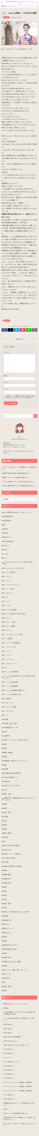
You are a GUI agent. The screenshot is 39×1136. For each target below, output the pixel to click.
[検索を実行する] (35, 416)
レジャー (6, 17)
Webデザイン (8, 537)
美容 (5, 908)
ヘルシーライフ (9, 659)
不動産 (6, 719)
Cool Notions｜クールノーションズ (20, 2)
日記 (5, 821)
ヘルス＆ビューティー (11, 663)
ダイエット (7, 618)
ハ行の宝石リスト (9, 1078)
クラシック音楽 (9, 589)
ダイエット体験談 (9, 626)
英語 (5, 953)
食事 (5, 990)
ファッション (8, 655)
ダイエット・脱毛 (9, 622)
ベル (5, 667)
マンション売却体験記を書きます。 (15, 690)
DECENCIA (7, 520)
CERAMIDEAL (8, 516)
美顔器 (6, 916)
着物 (5, 870)
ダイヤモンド (8, 630)
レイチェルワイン (9, 711)
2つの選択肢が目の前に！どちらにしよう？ (17, 512)
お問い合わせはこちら (11, 1041)
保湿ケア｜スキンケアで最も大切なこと (16, 740)
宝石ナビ (6, 1109)
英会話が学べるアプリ (11, 945)
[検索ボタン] (37, 2)
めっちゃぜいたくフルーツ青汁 (14, 568)
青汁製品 (7, 978)
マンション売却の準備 (11, 682)
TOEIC (6, 533)
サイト (6, 389)
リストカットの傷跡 (10, 707)
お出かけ (7, 545)
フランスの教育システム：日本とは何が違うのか (17, 482)
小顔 (5, 790)
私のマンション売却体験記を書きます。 (16, 1113)
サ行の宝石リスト (9, 1066)
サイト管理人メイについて (12, 1062)
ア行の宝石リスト (9, 1049)
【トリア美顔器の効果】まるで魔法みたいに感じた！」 (19, 1019)
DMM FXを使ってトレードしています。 (16, 1004)
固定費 (6, 769)
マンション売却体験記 (11, 686)
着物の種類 (7, 874)
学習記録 (7, 781)
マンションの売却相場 (11, 672)
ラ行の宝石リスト (9, 1099)
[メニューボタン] (2, 2)
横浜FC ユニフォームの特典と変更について (16, 477)
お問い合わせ (8, 1024)
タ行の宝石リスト (9, 1070)
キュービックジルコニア (11, 585)
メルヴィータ (8, 703)
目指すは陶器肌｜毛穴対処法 (13, 866)
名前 (5, 376)
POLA (6, 529)
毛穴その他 (7, 850)
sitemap (6, 1008)
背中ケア (7, 924)
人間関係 (7, 736)
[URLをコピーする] (34, 330)
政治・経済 (7, 812)
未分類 (6, 837)
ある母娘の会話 (9, 541)
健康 (5, 748)
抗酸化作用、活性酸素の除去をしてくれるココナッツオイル (19, 799)
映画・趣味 (7, 833)
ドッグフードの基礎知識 (11, 643)
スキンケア (7, 605)
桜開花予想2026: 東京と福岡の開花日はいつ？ (17, 473)
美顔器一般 (7, 920)
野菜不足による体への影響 (12, 962)
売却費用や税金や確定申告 (12, 773)
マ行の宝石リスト (9, 1095)
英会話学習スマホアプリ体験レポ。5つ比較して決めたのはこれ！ (19, 1118)
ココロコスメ (8, 593)
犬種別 (6, 862)
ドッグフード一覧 (9, 647)
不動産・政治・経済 (10, 723)
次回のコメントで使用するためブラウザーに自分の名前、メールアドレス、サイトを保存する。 (20, 396)
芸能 (5, 937)
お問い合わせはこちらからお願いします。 (17, 1045)
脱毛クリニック (9, 928)
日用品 (6, 817)
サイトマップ (8, 1057)
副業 (5, 756)
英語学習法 (7, 957)
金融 (5, 966)
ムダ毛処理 (7, 699)
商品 (5, 765)
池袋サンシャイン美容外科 (12, 854)
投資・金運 (7, 794)
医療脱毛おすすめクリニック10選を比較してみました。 (19, 1104)
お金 (5, 550)
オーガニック (8, 576)
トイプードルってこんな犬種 (13, 634)
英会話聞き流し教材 (10, 949)
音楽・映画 (7, 986)
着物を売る (7, 879)
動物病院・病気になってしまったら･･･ (16, 761)
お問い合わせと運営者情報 (12, 1037)
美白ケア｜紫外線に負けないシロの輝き (16, 912)
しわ (5, 558)
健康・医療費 (8, 752)
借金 (5, 744)
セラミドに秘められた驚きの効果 (14, 614)
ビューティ (7, 651)
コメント (7, 353)
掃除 (5, 808)
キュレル (7, 581)
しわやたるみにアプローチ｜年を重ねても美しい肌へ (19, 563)
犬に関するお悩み (9, 858)
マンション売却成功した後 (12, 694)
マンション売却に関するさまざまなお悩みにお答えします (19, 677)
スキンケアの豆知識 (10, 610)
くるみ (6, 554)
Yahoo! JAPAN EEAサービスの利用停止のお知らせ (18, 486)
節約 (5, 887)
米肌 (5, 895)
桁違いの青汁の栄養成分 (11, 845)
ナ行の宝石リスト (9, 1074)
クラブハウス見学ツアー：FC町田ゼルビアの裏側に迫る (19, 468)
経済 (5, 899)
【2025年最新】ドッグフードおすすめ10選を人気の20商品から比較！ (19, 1013)
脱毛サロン (7, 933)
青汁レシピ (7, 974)
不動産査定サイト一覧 (11, 727)
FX (5, 525)
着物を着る (7, 883)
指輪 (5, 804)
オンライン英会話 (9, 572)
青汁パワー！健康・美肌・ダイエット (16, 970)
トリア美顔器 (8, 638)
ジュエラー (7, 601)
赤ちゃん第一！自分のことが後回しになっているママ (20, 1124)
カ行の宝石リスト (9, 1053)
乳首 (5, 732)
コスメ (6, 597)
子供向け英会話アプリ (11, 777)
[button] (4, 330)
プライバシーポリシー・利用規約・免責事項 (18, 1082)
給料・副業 (7, 903)
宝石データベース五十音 (11, 785)
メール (6, 383)
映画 (5, 825)
